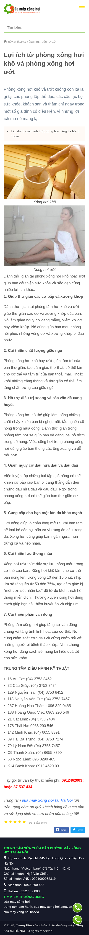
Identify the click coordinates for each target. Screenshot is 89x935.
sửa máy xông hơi (17, 901)
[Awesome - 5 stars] (24, 822)
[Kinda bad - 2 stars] (10, 822)
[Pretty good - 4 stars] (19, 822)
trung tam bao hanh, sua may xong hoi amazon (38, 906)
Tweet (79, 830)
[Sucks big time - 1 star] (6, 822)
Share (63, 830)
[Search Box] (80, 27)
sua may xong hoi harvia (21, 912)
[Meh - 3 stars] (15, 822)
